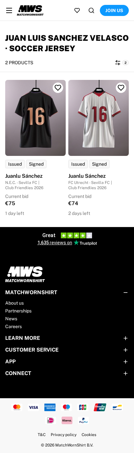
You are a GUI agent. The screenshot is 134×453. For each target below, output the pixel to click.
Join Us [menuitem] (114, 10)
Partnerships (18, 310)
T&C (42, 434)
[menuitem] (9, 10)
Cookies (89, 434)
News (11, 318)
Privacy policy (63, 434)
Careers (13, 326)
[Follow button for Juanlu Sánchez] (58, 88)
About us (14, 303)
